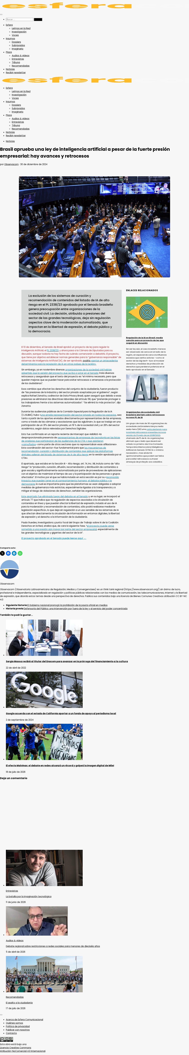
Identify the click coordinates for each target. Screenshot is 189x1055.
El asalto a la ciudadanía (19, 1002)
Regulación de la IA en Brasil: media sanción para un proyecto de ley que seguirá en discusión (145, 340)
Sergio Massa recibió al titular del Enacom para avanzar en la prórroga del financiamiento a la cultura (67, 661)
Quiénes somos (14, 1023)
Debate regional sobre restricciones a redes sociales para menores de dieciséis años (53, 946)
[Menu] (1, 14)
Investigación (19, 31)
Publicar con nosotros (18, 1029)
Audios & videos (20, 55)
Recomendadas (21, 65)
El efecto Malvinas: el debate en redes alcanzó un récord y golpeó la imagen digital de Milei (60, 765)
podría (87, 360)
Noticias (10, 69)
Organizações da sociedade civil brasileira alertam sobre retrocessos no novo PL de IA (145, 415)
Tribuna (16, 62)
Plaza (9, 52)
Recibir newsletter (16, 72)
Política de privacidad (18, 1026)
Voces (15, 35)
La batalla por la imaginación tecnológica (28, 896)
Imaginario (17, 48)
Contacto (11, 1033)
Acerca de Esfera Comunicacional (24, 1019)
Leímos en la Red (21, 28)
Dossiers (16, 41)
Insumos (10, 38)
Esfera (9, 24)
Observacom (11, 164)
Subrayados (18, 45)
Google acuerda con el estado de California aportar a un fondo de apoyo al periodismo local (61, 713)
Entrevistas (18, 59)
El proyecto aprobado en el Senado (53, 538)
